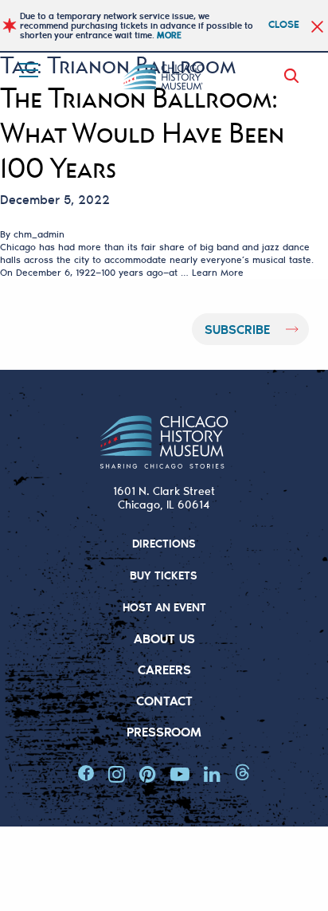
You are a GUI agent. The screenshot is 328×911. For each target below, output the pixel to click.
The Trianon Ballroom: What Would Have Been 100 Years (142, 133)
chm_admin (39, 234)
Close (283, 23)
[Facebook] (86, 774)
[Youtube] (179, 774)
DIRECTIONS (164, 543)
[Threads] (242, 774)
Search (294, 75)
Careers (164, 669)
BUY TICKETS (163, 575)
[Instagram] (116, 774)
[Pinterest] (147, 774)
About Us (164, 638)
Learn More (218, 272)
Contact (164, 700)
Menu (30, 70)
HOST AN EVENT (164, 607)
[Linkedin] (212, 774)
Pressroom (164, 731)
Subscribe (237, 329)
